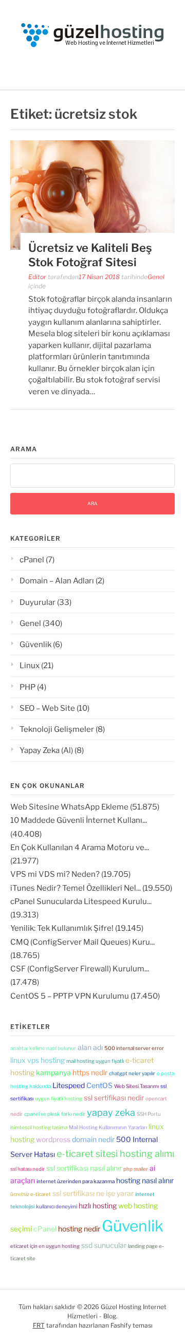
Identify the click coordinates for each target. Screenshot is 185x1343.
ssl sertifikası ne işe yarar (93, 1193)
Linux (30, 665)
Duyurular (37, 602)
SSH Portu (149, 1114)
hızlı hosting (98, 1205)
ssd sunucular (103, 1245)
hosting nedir (79, 1228)
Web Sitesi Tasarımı (136, 1086)
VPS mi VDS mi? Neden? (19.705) (70, 874)
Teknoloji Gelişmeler (57, 729)
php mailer (135, 1169)
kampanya (53, 1072)
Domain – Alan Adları (57, 580)
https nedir (89, 1072)
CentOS (99, 1085)
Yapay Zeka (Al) (46, 750)
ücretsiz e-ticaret (30, 1194)
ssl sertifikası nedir (114, 1097)
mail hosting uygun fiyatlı (95, 1061)
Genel (155, 277)
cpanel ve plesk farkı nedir (54, 1114)
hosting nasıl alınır (145, 1180)
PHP (27, 687)
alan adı (90, 1047)
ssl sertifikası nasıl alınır (84, 1168)
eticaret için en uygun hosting (45, 1246)
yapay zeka (111, 1112)
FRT (39, 1325)
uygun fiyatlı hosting (58, 1098)
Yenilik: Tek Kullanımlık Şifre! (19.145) (76, 928)
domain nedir (93, 1139)
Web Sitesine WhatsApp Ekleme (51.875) (84, 807)
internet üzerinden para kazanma (75, 1181)
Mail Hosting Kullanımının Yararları (108, 1127)
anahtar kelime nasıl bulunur (43, 1048)
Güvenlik (35, 644)
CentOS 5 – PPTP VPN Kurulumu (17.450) (85, 996)
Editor (37, 277)
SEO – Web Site (47, 708)
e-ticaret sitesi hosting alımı (115, 1153)
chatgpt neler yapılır (132, 1073)
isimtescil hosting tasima (38, 1127)
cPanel (32, 559)
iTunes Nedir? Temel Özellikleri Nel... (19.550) (91, 888)
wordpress (53, 1139)
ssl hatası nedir (27, 1169)
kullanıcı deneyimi (56, 1206)
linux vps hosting (37, 1060)
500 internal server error (134, 1048)
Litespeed (68, 1085)
